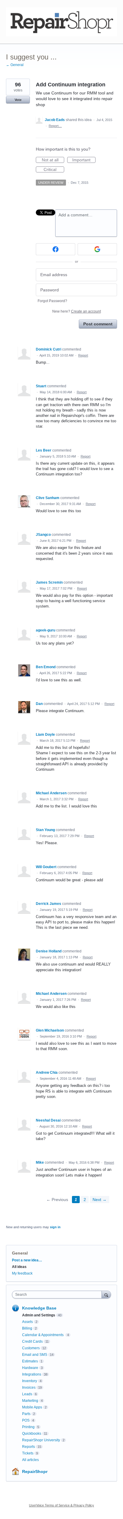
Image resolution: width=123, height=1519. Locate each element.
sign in (55, 1227)
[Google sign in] (97, 249)
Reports (28, 1447)
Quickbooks (31, 1433)
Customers (31, 1348)
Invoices (29, 1387)
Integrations (31, 1374)
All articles (30, 1460)
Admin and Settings (38, 1315)
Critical (54, 169)
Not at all (53, 160)
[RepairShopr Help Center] (61, 21)
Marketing (30, 1401)
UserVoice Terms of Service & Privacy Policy (61, 1505)
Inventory (29, 1381)
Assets (27, 1322)
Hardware (30, 1368)
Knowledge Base (39, 1308)
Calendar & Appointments (43, 1335)
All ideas (19, 1267)
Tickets (27, 1453)
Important (84, 160)
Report (83, 355)
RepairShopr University (41, 1440)
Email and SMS (34, 1355)
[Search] (106, 1294)
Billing (27, 1328)
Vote (18, 100)
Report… (55, 126)
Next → (100, 1199)
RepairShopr (34, 1471)
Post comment (98, 324)
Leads (27, 1394)
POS (26, 1420)
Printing (28, 1427)
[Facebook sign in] (55, 249)
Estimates (30, 1361)
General (20, 1253)
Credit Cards (32, 1341)
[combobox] (58, 1294)
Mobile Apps (32, 1407)
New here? (76, 311)
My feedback (22, 1273)
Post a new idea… (27, 1260)
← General (15, 65)
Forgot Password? (52, 301)
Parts (26, 1414)
